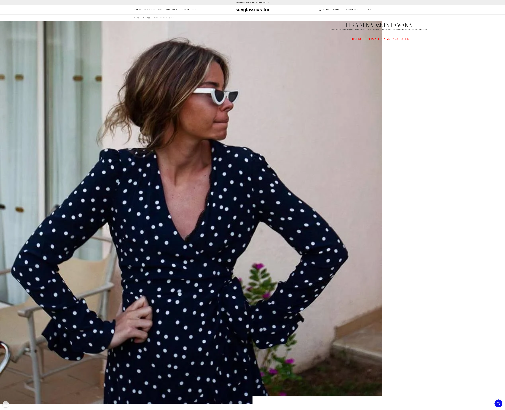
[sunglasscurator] (252, 10)
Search (326, 10)
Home (136, 18)
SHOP (136, 10)
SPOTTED (186, 10)
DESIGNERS (148, 10)
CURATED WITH (171, 10)
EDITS (160, 10)
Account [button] (336, 10)
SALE (194, 10)
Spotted (146, 18)
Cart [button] (369, 10)
